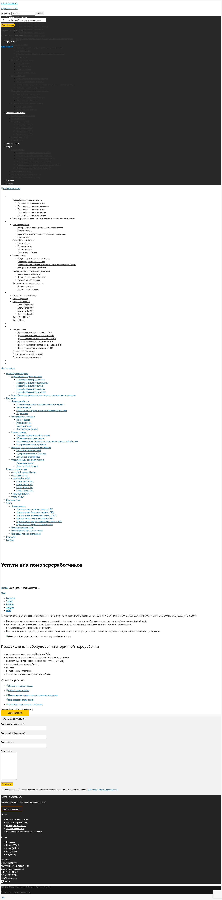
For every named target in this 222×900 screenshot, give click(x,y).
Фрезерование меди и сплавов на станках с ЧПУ (39, 345)
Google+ (10, 607)
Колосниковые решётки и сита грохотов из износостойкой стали (47, 265)
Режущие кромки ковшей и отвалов (34, 258)
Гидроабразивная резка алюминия (33, 206)
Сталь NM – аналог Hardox (24, 295)
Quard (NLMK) (12, 848)
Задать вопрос (15, 713)
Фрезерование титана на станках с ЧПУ (35, 342)
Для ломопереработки (16, 822)
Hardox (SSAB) (13, 845)
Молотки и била (25, 249)
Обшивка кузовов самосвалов (31, 261)
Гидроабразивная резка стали (31, 203)
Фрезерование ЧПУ (15, 828)
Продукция (12, 222)
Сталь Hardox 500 (25, 308)
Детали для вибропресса (29, 280)
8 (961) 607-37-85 (9, 8)
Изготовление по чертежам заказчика (24, 832)
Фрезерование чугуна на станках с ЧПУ (35, 348)
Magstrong (11, 854)
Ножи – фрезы (24, 243)
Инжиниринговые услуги (23, 351)
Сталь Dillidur (18, 320)
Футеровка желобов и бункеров (32, 277)
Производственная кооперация (27, 357)
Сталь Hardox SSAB (21, 302)
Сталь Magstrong (20, 298)
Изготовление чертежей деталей (27, 354)
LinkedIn (10, 604)
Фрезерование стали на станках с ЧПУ (35, 332)
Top (3, 897)
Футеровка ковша (26, 286)
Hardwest (7, 46)
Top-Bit (47, 887)
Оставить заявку (11, 809)
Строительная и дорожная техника (28, 283)
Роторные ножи (25, 246)
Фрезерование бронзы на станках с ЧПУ (36, 335)
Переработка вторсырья (24, 240)
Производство (13, 323)
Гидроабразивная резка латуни (32, 212)
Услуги (10, 326)
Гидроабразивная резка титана (32, 215)
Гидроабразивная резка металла (27, 200)
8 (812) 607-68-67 (9, 3)
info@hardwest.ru (9, 878)
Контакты (11, 360)
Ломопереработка (21, 224)
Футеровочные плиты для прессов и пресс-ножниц (40, 228)
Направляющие (25, 231)
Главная (4, 588)
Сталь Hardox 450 (25, 305)
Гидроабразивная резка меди (31, 209)
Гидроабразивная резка (17, 197)
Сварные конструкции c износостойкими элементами (42, 234)
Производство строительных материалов (31, 271)
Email (8, 610)
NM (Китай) (11, 851)
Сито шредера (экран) (27, 252)
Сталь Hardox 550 (25, 311)
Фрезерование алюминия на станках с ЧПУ (37, 339)
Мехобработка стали (16, 825)
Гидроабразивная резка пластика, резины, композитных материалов (43, 218)
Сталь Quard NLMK (21, 317)
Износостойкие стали (16, 292)
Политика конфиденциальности (15, 892)
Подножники (23, 237)
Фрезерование (19, 329)
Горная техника (19, 255)
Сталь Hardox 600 (25, 314)
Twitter (9, 601)
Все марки (11, 842)
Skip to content (8, 368)
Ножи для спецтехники (28, 289)
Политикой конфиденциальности (102, 790)
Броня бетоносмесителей (29, 274)
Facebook (10, 598)
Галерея (11, 363)
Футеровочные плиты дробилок (32, 268)
